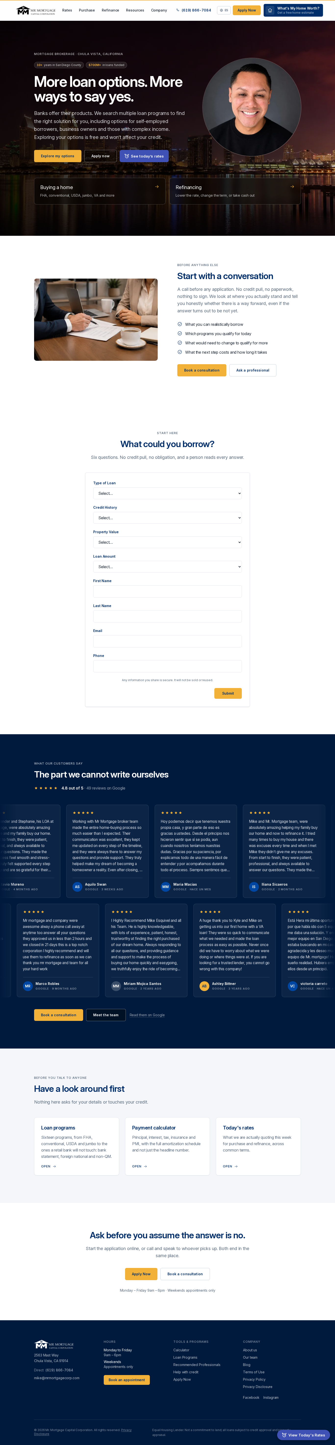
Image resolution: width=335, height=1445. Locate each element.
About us (250, 1350)
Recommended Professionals (196, 1365)
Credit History (105, 507)
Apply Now (247, 10)
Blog (246, 1365)
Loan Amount (104, 556)
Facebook (251, 1397)
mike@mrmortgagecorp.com (56, 1378)
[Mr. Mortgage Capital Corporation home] (35, 10)
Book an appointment (127, 1380)
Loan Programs (185, 1357)
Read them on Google (147, 1015)
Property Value (106, 532)
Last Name (102, 606)
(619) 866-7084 (196, 10)
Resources (135, 10)
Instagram (271, 1397)
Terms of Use (254, 1372)
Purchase (87, 10)
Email (97, 631)
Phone (98, 656)
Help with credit (185, 1372)
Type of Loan (104, 483)
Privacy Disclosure (257, 1387)
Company (159, 10)
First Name (102, 581)
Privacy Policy (254, 1379)
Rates (67, 10)
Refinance (110, 10)
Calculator (181, 1350)
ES (226, 10)
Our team (250, 1357)
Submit (228, 693)
